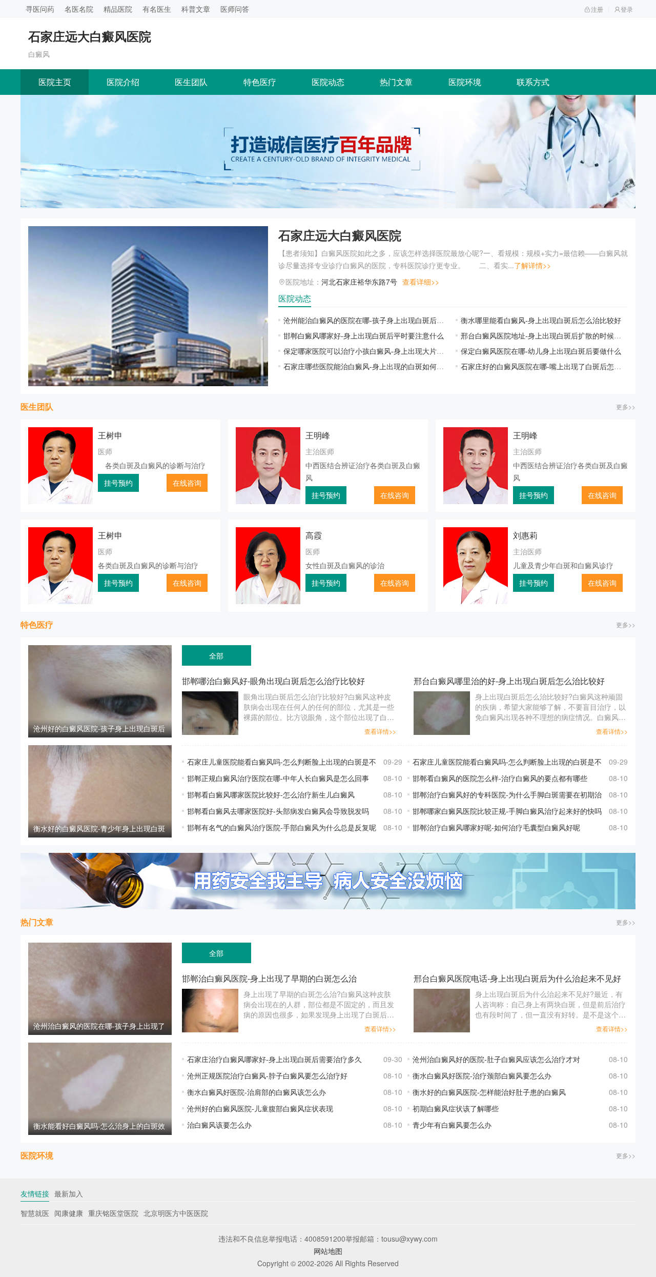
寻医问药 (40, 9)
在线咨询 (187, 482)
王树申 (110, 435)
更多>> (626, 406)
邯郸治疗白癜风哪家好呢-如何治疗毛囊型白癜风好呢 (496, 827)
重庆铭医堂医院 (113, 1213)
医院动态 (328, 82)
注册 (597, 9)
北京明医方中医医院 (176, 1213)
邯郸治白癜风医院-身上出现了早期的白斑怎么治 (269, 978)
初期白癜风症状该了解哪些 (456, 1108)
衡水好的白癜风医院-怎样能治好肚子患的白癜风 (489, 1092)
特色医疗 (259, 82)
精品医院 (118, 9)
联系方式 (533, 82)
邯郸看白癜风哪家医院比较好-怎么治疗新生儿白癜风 (271, 794)
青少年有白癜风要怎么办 (452, 1125)
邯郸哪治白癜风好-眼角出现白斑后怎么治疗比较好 (273, 681)
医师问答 (234, 9)
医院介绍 (123, 82)
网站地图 (328, 1251)
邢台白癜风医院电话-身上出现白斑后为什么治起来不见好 (517, 978)
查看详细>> (420, 281)
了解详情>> (532, 265)
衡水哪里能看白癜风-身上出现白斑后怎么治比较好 (541, 320)
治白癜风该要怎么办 (219, 1125)
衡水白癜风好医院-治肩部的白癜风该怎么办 (256, 1092)
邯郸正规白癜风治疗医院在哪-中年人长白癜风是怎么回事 (278, 778)
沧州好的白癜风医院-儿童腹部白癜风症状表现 (260, 1108)
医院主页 (54, 82)
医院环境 (464, 82)
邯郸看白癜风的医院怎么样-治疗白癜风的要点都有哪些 (500, 778)
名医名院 (79, 9)
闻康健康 (68, 1213)
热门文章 (396, 82)
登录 (627, 9)
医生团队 (191, 82)
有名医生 (156, 9)
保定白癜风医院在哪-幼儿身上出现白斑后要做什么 (541, 351)
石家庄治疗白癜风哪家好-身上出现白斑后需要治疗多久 (274, 1059)
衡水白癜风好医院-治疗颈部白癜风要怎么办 (482, 1075)
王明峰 (317, 435)
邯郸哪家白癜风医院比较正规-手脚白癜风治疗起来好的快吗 (507, 811)
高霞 (313, 535)
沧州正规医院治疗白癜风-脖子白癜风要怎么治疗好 (267, 1075)
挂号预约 (118, 482)
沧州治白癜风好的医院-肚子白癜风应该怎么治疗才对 (496, 1059)
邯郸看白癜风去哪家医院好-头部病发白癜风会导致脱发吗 (278, 811)
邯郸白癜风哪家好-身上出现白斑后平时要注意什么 (363, 335)
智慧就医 (34, 1213)
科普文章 (195, 9)
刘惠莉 (525, 535)
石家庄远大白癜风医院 (339, 235)
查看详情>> (380, 731)
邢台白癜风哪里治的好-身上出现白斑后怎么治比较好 (509, 681)
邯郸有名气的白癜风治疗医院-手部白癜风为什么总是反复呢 (281, 827)
